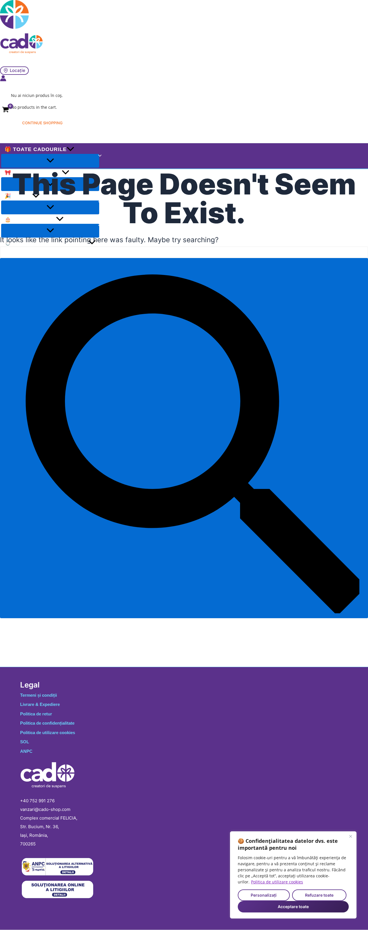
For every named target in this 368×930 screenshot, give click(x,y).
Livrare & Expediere (40, 704)
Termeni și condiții (38, 695)
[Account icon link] (3, 79)
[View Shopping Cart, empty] (5, 111)
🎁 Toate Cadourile (36, 149)
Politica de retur (36, 713)
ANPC (26, 751)
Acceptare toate (293, 906)
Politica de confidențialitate (47, 723)
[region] (293, 874)
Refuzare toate (319, 895)
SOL (24, 741)
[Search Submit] (184, 438)
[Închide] (350, 836)
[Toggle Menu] (50, 161)
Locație (17, 70)
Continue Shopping (42, 123)
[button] (70, 149)
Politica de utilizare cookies (277, 882)
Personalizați (264, 895)
